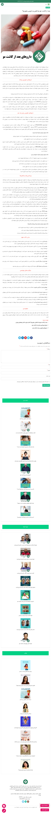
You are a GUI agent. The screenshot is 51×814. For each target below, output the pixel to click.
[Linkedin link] (22, 337)
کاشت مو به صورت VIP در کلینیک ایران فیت (25, 573)
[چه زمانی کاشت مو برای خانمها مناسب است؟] (25, 441)
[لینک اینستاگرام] (28, 801)
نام (49, 364)
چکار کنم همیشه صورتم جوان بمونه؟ (25, 770)
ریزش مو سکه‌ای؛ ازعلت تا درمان (25, 671)
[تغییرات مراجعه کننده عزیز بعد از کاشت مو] (25, 595)
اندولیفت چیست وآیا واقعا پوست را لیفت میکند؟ (25, 756)
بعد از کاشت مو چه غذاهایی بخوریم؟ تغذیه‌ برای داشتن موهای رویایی (31, 322)
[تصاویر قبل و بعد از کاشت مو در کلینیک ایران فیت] (25, 581)
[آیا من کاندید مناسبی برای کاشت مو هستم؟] (25, 511)
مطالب (25, 653)
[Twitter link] (28, 337)
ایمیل (48, 370)
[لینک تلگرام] (19, 337)
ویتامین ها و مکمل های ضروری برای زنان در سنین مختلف (25, 741)
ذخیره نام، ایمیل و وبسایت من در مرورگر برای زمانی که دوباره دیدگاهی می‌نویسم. (33, 381)
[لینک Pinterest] (25, 337)
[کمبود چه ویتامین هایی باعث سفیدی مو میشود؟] (25, 679)
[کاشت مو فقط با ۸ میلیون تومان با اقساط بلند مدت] (25, 427)
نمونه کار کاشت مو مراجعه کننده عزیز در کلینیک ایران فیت (25, 545)
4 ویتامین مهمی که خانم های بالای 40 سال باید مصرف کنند (25, 727)
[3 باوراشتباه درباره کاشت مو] (25, 469)
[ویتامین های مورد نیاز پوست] (25, 707)
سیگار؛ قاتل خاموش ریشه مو (25, 418)
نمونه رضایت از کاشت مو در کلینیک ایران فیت (25, 559)
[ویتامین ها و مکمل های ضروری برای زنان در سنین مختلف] (25, 735)
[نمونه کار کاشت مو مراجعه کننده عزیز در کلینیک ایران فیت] (25, 539)
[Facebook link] (31, 337)
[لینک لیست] (25, 797)
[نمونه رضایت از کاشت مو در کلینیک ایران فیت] (25, 553)
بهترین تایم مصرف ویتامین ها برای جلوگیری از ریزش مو (25, 461)
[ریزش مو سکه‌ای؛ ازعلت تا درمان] (25, 665)
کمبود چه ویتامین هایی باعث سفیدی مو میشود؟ (25, 685)
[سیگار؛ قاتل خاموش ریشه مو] (25, 412)
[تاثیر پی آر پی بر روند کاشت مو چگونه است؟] (25, 483)
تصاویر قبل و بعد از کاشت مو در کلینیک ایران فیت (25, 587)
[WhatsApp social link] (26, 801)
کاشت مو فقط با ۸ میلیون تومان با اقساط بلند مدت (25, 433)
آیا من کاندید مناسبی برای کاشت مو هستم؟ (25, 517)
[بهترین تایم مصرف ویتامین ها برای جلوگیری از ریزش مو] (25, 455)
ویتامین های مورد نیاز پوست (25, 713)
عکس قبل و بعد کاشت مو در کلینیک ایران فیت (26, 629)
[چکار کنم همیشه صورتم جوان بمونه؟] (25, 764)
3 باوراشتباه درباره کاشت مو (25, 475)
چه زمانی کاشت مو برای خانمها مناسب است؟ (25, 447)
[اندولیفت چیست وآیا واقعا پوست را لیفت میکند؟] (25, 750)
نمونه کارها (25, 527)
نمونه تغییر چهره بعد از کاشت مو (25, 643)
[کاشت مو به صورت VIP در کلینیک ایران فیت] (25, 567)
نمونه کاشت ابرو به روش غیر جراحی (25, 615)
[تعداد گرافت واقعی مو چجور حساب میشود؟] (25, 497)
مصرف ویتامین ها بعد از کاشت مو (39, 325)
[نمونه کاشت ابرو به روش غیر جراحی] (25, 609)
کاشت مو (47, 7)
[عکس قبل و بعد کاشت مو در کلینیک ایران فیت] (25, 623)
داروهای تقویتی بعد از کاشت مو (40, 328)
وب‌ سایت (48, 376)
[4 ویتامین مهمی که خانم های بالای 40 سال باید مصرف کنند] (25, 721)
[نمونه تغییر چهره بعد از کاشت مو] (25, 637)
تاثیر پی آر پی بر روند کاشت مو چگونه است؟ (25, 489)
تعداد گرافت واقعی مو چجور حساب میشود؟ (25, 503)
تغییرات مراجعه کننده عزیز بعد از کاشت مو (25, 601)
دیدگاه (48, 349)
